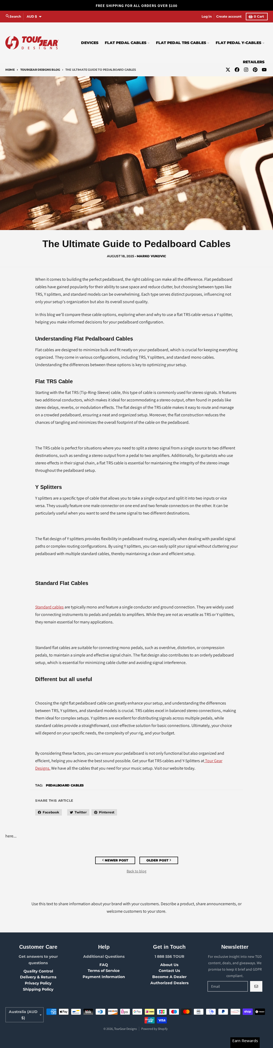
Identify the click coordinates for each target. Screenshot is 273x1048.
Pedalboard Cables (65, 785)
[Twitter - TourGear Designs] (227, 69)
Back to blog (136, 871)
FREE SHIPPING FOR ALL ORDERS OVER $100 (136, 5)
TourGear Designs (125, 1029)
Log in (207, 16)
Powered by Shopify (154, 1029)
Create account (229, 16)
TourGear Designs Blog (40, 70)
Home (10, 70)
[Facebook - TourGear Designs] (237, 69)
